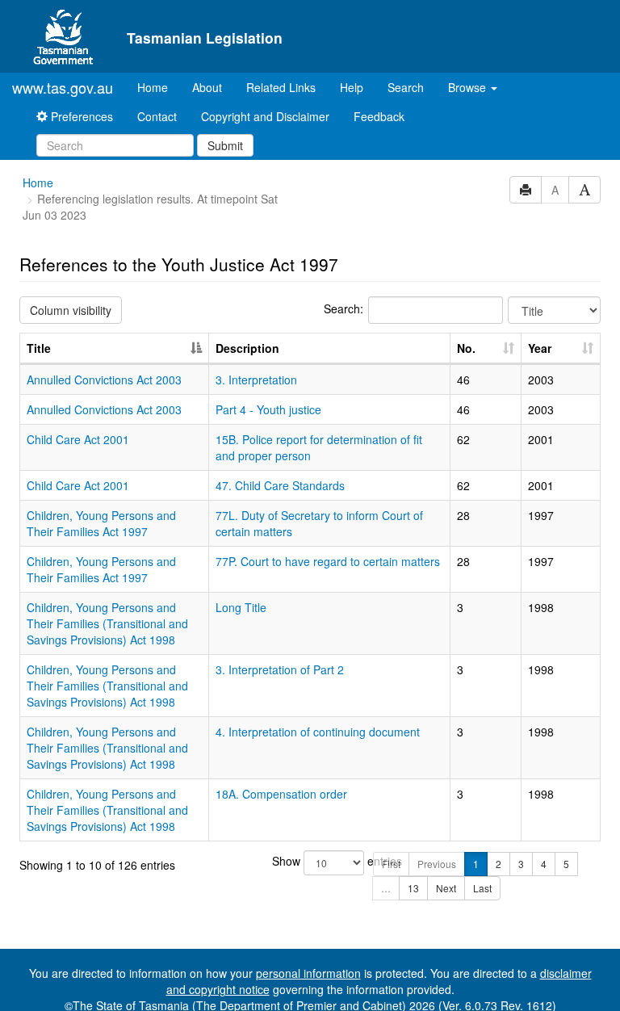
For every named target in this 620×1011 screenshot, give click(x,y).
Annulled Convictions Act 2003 (104, 379)
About (207, 87)
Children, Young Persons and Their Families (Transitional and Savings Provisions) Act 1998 (107, 623)
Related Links (281, 87)
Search (406, 87)
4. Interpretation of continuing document (318, 732)
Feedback (379, 116)
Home (158, 86)
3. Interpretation (256, 379)
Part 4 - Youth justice (268, 409)
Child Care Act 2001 (78, 439)
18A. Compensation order (281, 794)
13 (413, 888)
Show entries (310, 861)
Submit (225, 145)
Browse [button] (468, 87)
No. (466, 348)
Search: (343, 308)
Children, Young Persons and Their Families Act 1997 (101, 523)
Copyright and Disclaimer (265, 116)
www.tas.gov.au (62, 87)
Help (351, 87)
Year (539, 348)
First (391, 863)
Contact (157, 116)
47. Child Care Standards (280, 485)
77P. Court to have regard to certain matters (328, 561)
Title (39, 348)
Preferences (80, 116)
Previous (436, 863)
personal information (308, 973)
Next (446, 888)
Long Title (241, 607)
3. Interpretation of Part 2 (280, 669)
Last (482, 888)
